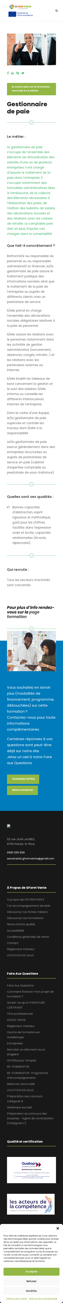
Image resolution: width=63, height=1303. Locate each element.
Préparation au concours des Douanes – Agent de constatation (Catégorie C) (30, 1118)
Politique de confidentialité (43, 1298)
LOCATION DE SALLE (20, 955)
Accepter (32, 1271)
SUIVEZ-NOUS (16, 1020)
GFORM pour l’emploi (21, 1060)
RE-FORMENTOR (18, 1067)
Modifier (31, 1291)
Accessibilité (15, 931)
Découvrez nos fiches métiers (27, 912)
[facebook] (8, 73)
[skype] (17, 73)
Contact (13, 943)
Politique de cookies (16, 1298)
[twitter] (22, 73)
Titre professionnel (20, 1014)
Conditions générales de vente (28, 937)
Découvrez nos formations (25, 918)
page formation (23, 614)
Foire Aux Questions (20, 985)
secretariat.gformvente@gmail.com (30, 858)
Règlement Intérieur (21, 949)
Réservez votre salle (21, 1084)
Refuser (31, 1281)
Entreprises (15, 1043)
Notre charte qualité (21, 924)
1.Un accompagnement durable (28, 906)
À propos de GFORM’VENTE (25, 900)
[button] (57, 1228)
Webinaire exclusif (19, 1107)
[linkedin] (12, 73)
